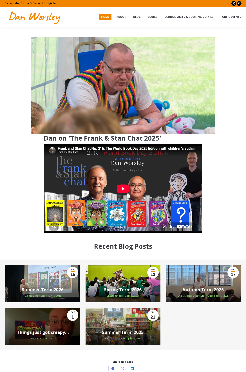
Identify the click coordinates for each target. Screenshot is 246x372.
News (33, 338)
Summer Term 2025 (123, 332)
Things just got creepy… (43, 332)
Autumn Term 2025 (203, 289)
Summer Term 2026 (43, 289)
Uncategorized (115, 295)
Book (180, 295)
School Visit (39, 295)
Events (28, 295)
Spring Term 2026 (123, 289)
